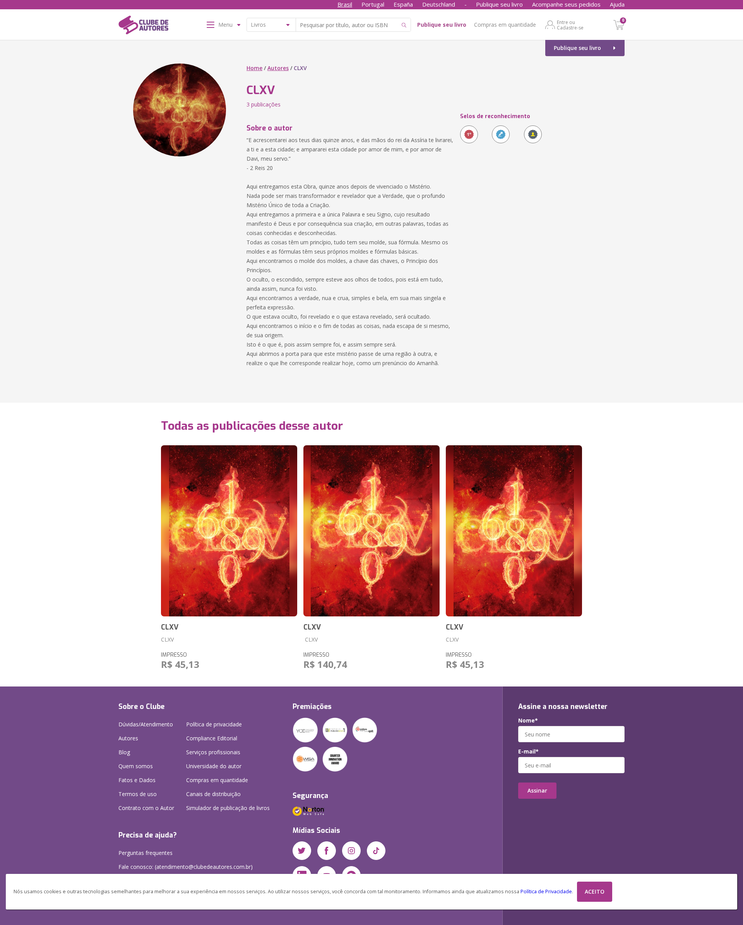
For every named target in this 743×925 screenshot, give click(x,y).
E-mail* (528, 751)
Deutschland (438, 4)
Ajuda (617, 4)
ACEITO (594, 891)
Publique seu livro (499, 4)
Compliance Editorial (211, 738)
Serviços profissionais (213, 752)
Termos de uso (137, 794)
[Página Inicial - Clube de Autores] (143, 26)
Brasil (344, 4)
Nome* (528, 720)
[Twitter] (302, 850)
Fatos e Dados (137, 780)
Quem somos (135, 766)
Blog (124, 752)
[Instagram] (351, 850)
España (403, 4)
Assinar (537, 790)
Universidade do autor (213, 766)
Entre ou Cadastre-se (570, 25)
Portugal (372, 4)
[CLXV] (229, 530)
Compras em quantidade (505, 24)
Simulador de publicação (228, 808)
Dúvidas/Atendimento (145, 724)
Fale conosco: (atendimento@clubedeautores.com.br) (185, 866)
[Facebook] (326, 850)
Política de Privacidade (546, 891)
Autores (278, 68)
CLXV (169, 627)
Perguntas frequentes (145, 852)
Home (254, 68)
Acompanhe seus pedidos (566, 4)
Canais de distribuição (213, 794)
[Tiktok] (376, 850)
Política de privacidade (214, 724)
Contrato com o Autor (146, 808)
